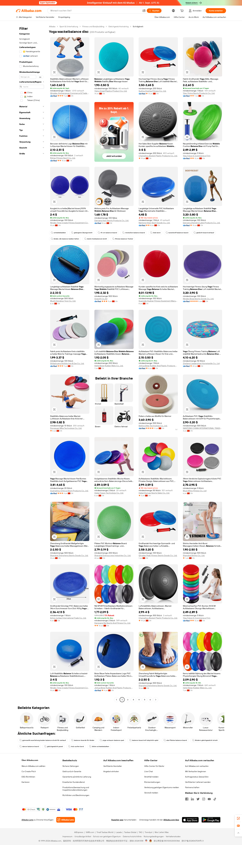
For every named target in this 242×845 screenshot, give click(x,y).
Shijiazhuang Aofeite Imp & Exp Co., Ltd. (67, 363)
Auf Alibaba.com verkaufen (197, 766)
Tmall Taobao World (104, 832)
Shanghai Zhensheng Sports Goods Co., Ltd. (69, 555)
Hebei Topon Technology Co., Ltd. (109, 493)
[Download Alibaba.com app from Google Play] (211, 820)
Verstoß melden (151, 793)
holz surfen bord (77, 746)
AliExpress (78, 832)
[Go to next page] (155, 699)
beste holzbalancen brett (97, 239)
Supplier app (117, 820)
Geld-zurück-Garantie (71, 771)
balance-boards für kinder (84, 740)
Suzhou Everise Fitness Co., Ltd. (152, 91)
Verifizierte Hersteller (112, 766)
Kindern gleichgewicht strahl (206, 740)
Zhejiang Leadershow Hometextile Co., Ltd (201, 363)
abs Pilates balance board (176, 740)
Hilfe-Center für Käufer (154, 766)
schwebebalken (60, 233)
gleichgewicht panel (55, 746)
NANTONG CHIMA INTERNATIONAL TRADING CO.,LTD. (202, 428)
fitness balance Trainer (124, 239)
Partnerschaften (192, 787)
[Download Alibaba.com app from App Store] (190, 820)
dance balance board (30, 746)
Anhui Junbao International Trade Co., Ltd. (68, 618)
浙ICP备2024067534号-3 (192, 841)
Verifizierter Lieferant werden (198, 782)
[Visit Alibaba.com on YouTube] (209, 799)
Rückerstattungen (152, 782)
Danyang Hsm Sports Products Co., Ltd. (111, 220)
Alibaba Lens (27, 820)
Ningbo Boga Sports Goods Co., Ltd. (198, 299)
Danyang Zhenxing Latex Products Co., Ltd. (201, 223)
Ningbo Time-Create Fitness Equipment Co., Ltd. (69, 223)
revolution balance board (135, 233)
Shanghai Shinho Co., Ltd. (194, 555)
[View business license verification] (146, 840)
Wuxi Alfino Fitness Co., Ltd (194, 491)
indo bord (156, 233)
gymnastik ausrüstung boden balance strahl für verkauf (44, 740)
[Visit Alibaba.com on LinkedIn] (192, 799)
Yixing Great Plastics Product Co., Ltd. (110, 91)
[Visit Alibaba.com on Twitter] (198, 799)
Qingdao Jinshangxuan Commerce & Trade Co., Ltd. (69, 93)
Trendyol (148, 832)
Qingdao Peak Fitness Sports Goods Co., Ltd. (158, 555)
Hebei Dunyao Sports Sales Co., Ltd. (154, 493)
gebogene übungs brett (83, 233)
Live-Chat (148, 771)
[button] (144, 10)
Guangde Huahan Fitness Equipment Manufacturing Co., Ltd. (158, 301)
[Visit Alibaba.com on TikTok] (215, 799)
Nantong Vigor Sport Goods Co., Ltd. (154, 223)
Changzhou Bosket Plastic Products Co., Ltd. (158, 156)
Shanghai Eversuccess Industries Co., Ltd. (112, 555)
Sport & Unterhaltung (69, 26)
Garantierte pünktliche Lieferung (76, 777)
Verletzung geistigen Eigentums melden (161, 787)
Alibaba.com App (171, 820)
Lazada (119, 832)
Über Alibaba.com (30, 760)
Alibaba (52, 26)
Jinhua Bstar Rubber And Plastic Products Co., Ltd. (158, 366)
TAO (140, 832)
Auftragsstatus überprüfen (197, 777)
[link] (238, 818)
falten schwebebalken (100, 746)
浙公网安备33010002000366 (167, 841)
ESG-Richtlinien (28, 777)
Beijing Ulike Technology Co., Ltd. (153, 426)
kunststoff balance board (178, 233)
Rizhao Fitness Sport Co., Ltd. (62, 158)
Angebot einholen (111, 771)
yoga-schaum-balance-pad (113, 740)
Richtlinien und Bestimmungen (75, 795)
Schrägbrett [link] (138, 26)
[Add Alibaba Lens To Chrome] (65, 820)
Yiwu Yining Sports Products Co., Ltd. (199, 93)
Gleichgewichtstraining (118, 26)
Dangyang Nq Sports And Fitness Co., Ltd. (112, 623)
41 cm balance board (109, 233)
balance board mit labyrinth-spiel (145, 740)
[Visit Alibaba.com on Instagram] (203, 799)
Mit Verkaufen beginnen (195, 771)
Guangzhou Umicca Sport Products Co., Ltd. (69, 491)
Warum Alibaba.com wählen (33, 766)
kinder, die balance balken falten (66, 239)
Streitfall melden (151, 777)
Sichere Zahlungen (70, 766)
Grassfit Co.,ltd (100, 299)
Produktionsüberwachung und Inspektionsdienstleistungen (75, 788)
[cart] (182, 11)
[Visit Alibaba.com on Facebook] (187, 799)
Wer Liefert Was (162, 832)
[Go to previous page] (116, 699)
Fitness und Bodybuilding (93, 26)
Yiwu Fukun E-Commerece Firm (196, 156)
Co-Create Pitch (29, 771)
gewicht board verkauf (205, 233)
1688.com (90, 832)
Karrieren (26, 782)
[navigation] (32, 363)
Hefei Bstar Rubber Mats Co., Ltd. (108, 366)
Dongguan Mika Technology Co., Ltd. (66, 428)
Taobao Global (130, 832)
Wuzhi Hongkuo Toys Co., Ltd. (63, 301)
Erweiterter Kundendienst (73, 782)
